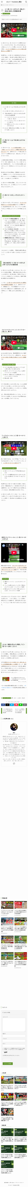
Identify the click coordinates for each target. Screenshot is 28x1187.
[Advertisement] (14, 83)
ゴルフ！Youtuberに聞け (14, 2)
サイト (4, 1043)
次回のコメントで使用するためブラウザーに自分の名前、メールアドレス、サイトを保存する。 (14, 1049)
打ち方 (23, 698)
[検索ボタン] (26, 2)
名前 (4, 1033)
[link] (14, 763)
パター (14, 698)
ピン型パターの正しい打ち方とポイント (14, 111)
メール (5, 1038)
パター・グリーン (6, 13)
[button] (3, 705)
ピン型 (19, 698)
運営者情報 (6, 1182)
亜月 (14, 732)
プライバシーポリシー (19, 1182)
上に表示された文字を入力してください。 (11, 1055)
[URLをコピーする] (25, 705)
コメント (5, 1016)
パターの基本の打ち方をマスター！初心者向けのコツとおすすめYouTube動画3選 (18, 679)
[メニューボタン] (2, 2)
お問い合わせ (11, 1182)
